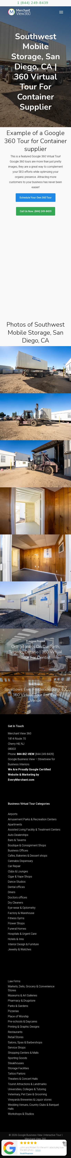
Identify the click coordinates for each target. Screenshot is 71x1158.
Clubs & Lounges (18, 871)
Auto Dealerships (18, 835)
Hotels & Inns (16, 939)
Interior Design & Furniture (23, 944)
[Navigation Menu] (61, 12)
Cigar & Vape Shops (20, 876)
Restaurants (15, 1032)
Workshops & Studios (21, 1114)
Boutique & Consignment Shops (27, 845)
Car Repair (14, 866)
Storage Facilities (18, 1068)
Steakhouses (16, 1063)
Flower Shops (16, 923)
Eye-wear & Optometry (22, 907)
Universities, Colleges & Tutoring (27, 1089)
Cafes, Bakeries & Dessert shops (27, 855)
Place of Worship (18, 1016)
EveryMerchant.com (21, 779)
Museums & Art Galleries (22, 995)
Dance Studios (17, 881)
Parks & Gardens (18, 1006)
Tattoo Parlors (16, 1073)
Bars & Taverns (17, 840)
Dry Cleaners (15, 902)
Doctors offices (17, 897)
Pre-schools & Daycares (22, 1021)
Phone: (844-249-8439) (31, 754)
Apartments (15, 824)
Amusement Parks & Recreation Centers (32, 819)
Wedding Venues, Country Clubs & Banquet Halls (33, 1106)
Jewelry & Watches (19, 949)
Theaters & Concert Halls (23, 1078)
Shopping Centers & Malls (23, 1052)
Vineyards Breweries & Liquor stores (30, 1099)
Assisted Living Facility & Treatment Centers (34, 829)
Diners (11, 892)
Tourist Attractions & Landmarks (27, 1084)
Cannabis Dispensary (20, 861)
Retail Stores (15, 1037)
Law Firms (14, 981)
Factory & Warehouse (21, 913)
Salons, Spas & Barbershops (25, 1042)
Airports (12, 814)
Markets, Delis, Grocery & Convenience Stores (31, 988)
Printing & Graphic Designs (23, 1026)
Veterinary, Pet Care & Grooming (27, 1094)
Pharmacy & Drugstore (21, 1000)
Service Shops (17, 1047)
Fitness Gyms (16, 918)
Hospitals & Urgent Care (22, 933)
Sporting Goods (17, 1058)
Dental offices (16, 887)
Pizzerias (13, 1011)
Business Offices (18, 850)
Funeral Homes (17, 928)
